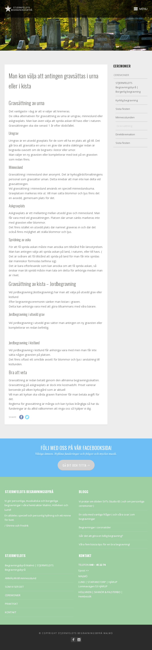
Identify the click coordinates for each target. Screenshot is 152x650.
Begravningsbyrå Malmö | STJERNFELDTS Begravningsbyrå (29, 567)
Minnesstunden (125, 117)
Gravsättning (124, 126)
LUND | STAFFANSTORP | (93, 582)
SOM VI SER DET (14, 586)
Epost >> (83, 570)
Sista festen (123, 109)
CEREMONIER (121, 75)
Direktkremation (125, 134)
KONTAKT (10, 612)
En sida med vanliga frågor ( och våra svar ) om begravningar (107, 517)
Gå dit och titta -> (76, 465)
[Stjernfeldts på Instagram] (78, 639)
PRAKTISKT (11, 603)
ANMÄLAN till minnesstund (20, 578)
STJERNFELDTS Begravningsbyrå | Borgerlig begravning (128, 87)
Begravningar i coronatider (95, 527)
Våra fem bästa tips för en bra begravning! (104, 544)
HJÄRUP (112, 582)
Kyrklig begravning (127, 100)
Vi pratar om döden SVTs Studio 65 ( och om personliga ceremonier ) (111, 504)
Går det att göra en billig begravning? (101, 536)
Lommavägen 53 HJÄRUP (92, 586)
